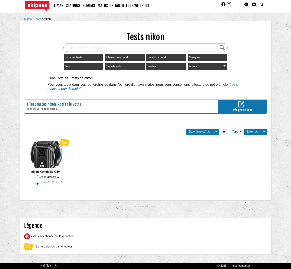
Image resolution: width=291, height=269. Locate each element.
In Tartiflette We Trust (130, 5)
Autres (193, 66)
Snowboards (113, 66)
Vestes (152, 66)
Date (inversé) (198, 131)
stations (73, 5)
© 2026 (222, 265)
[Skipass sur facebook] (224, 5)
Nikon (47, 18)
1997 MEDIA (49, 266)
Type (236, 131)
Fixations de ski (157, 57)
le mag (58, 5)
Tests (38, 18)
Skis (68, 66)
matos (103, 5)
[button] (254, 4)
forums (89, 5)
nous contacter (241, 265)
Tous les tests (73, 57)
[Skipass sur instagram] (229, 5)
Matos (28, 18)
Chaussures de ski (117, 57)
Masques (194, 57)
